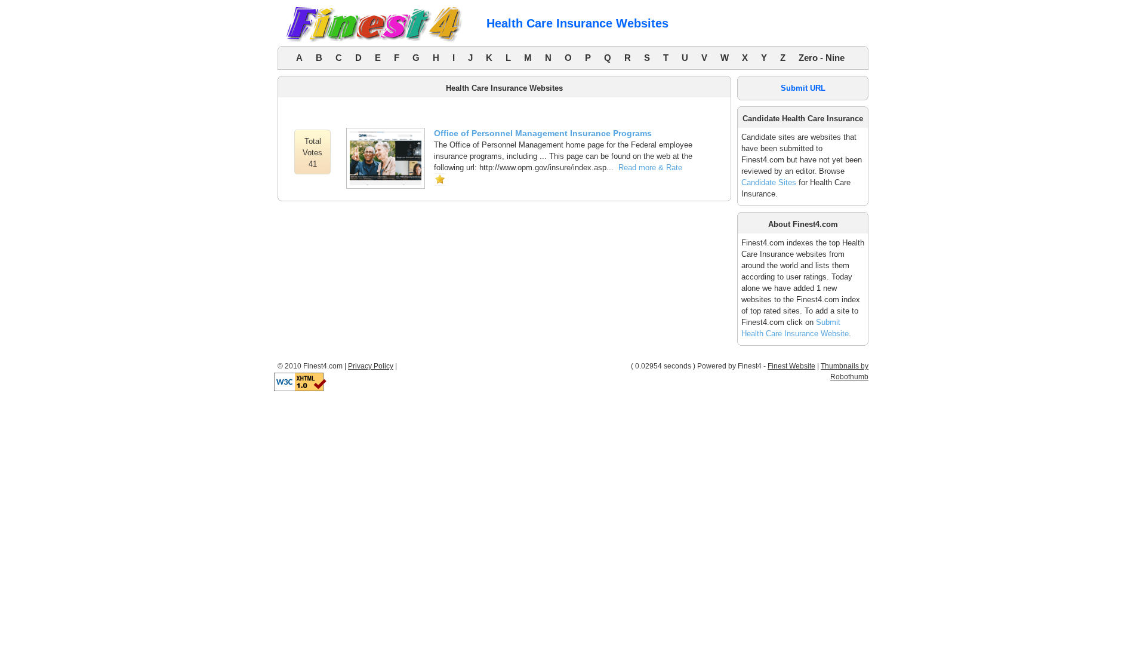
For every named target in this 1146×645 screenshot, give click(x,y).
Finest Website (791, 366)
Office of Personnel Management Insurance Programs (543, 133)
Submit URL (803, 88)
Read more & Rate (650, 167)
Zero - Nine (822, 58)
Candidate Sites (768, 182)
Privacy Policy (370, 366)
